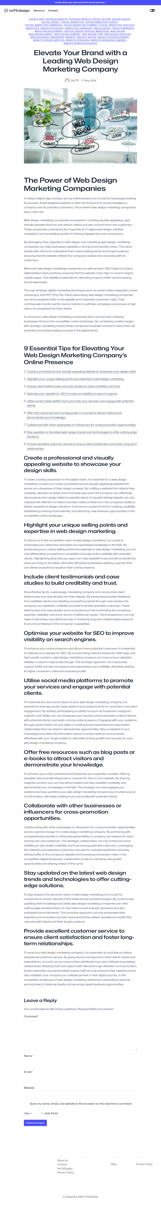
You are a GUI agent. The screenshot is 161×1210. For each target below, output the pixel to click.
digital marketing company (81, 25)
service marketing (97, 31)
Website (29, 1087)
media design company (49, 31)
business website (56, 19)
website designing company (109, 40)
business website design (85, 19)
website (71, 37)
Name (29, 1055)
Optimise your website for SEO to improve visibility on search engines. (72, 393)
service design (74, 31)
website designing (78, 40)
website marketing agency (81, 43)
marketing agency (52, 28)
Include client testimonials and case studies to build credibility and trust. (73, 386)
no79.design (19, 10)
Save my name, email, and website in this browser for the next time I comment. (81, 1103)
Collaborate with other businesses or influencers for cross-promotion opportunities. (81, 424)
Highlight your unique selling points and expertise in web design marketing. (75, 378)
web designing (40, 37)
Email (28, 1072)
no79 (74, 80)
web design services (117, 34)
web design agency (41, 34)
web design (118, 31)
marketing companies (79, 28)
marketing (32, 28)
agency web (36, 19)
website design (87, 37)
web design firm (92, 34)
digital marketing (72, 22)
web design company (67, 34)
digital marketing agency (102, 22)
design (106, 19)
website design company (113, 37)
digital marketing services (117, 25)
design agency (121, 19)
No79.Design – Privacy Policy (65, 1170)
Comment (31, 1016)
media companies (123, 28)
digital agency (51, 22)
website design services (49, 40)
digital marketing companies (43, 25)
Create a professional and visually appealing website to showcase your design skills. (81, 371)
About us (62, 1160)
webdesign (57, 37)
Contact (62, 1164)
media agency (102, 28)
